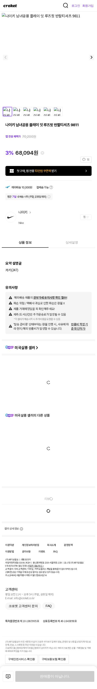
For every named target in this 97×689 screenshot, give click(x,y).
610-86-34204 (24, 562)
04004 (12, 575)
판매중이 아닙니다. (54, 676)
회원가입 (88, 5)
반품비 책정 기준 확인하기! (79, 326)
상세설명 (72, 242)
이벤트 (42, 551)
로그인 (76, 5)
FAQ (55, 551)
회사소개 (51, 545)
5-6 (45, 575)
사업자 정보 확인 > (36, 565)
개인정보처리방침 (30, 545)
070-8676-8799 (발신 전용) (16, 565)
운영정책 (68, 545)
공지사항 (26, 551)
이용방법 (9, 551)
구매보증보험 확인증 (54, 659)
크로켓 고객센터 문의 (23, 606)
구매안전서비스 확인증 (21, 659)
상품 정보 (25, 242)
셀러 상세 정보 (12, 528)
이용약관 (9, 545)
